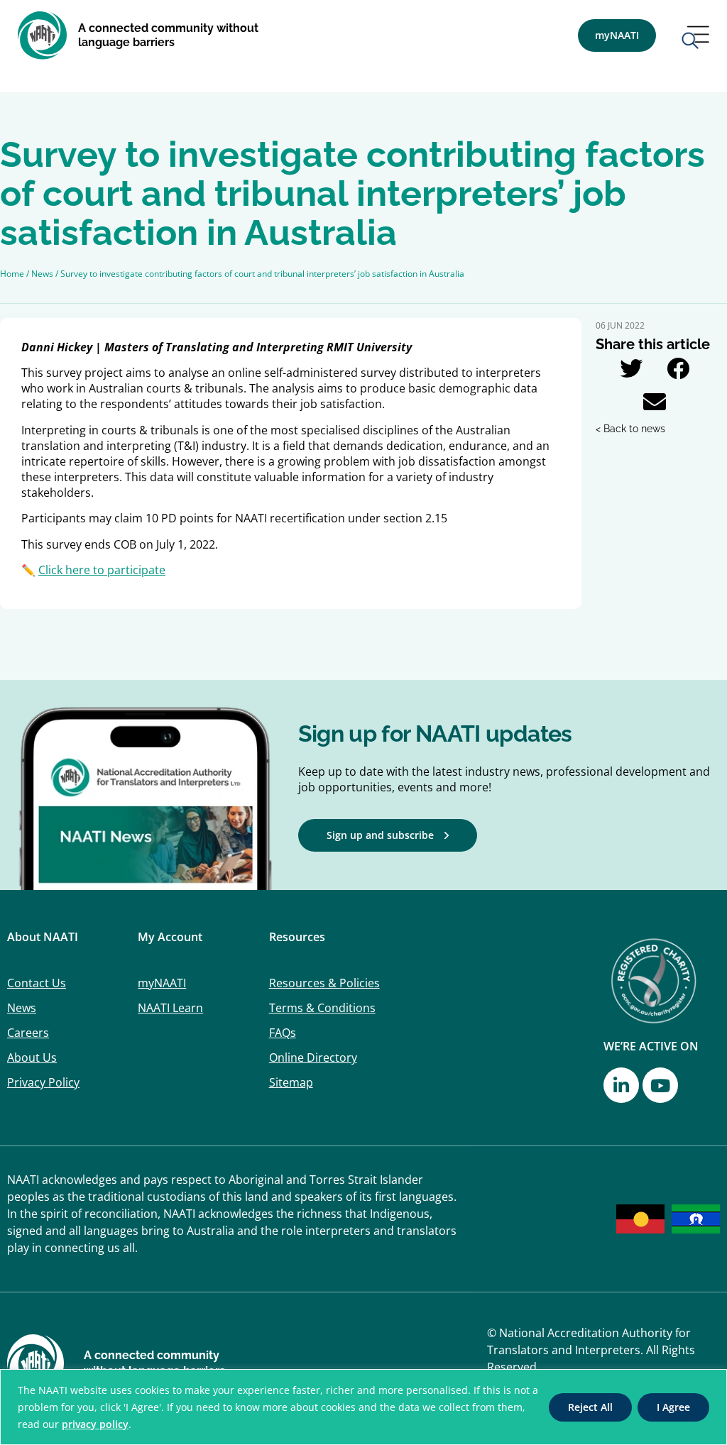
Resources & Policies (324, 983)
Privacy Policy (43, 1082)
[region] (363, 1407)
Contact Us (36, 983)
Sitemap (291, 1082)
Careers (28, 1033)
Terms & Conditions (322, 1008)
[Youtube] (660, 1085)
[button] (631, 368)
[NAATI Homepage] (42, 35)
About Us (32, 1057)
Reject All (590, 1407)
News (21, 1008)
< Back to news (630, 428)
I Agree (673, 1407)
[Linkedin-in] (621, 1085)
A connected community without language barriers (168, 35)
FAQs (282, 1033)
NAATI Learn (170, 1008)
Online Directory (313, 1057)
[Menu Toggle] (695, 38)
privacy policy (95, 1424)
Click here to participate (101, 570)
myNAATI (162, 983)
